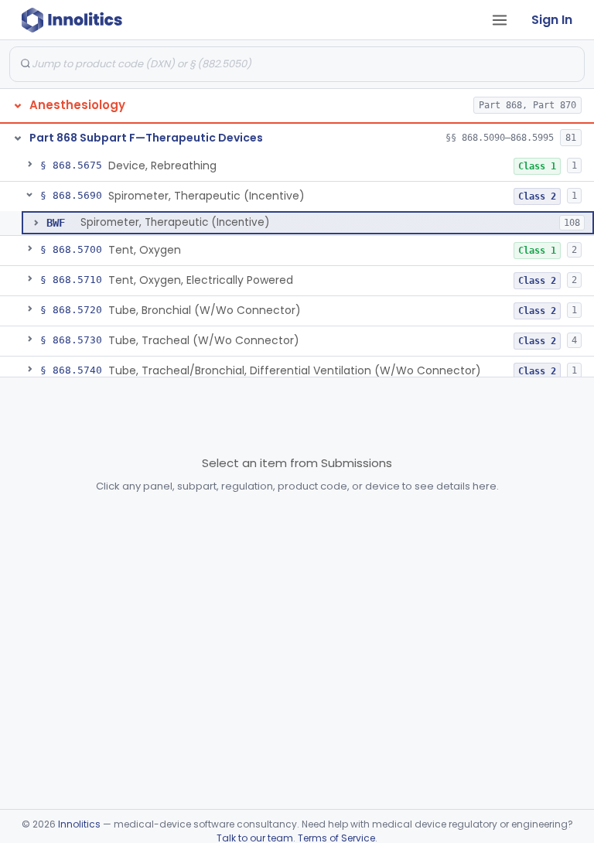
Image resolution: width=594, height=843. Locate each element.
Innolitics (79, 824)
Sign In (551, 20)
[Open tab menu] (499, 20)
